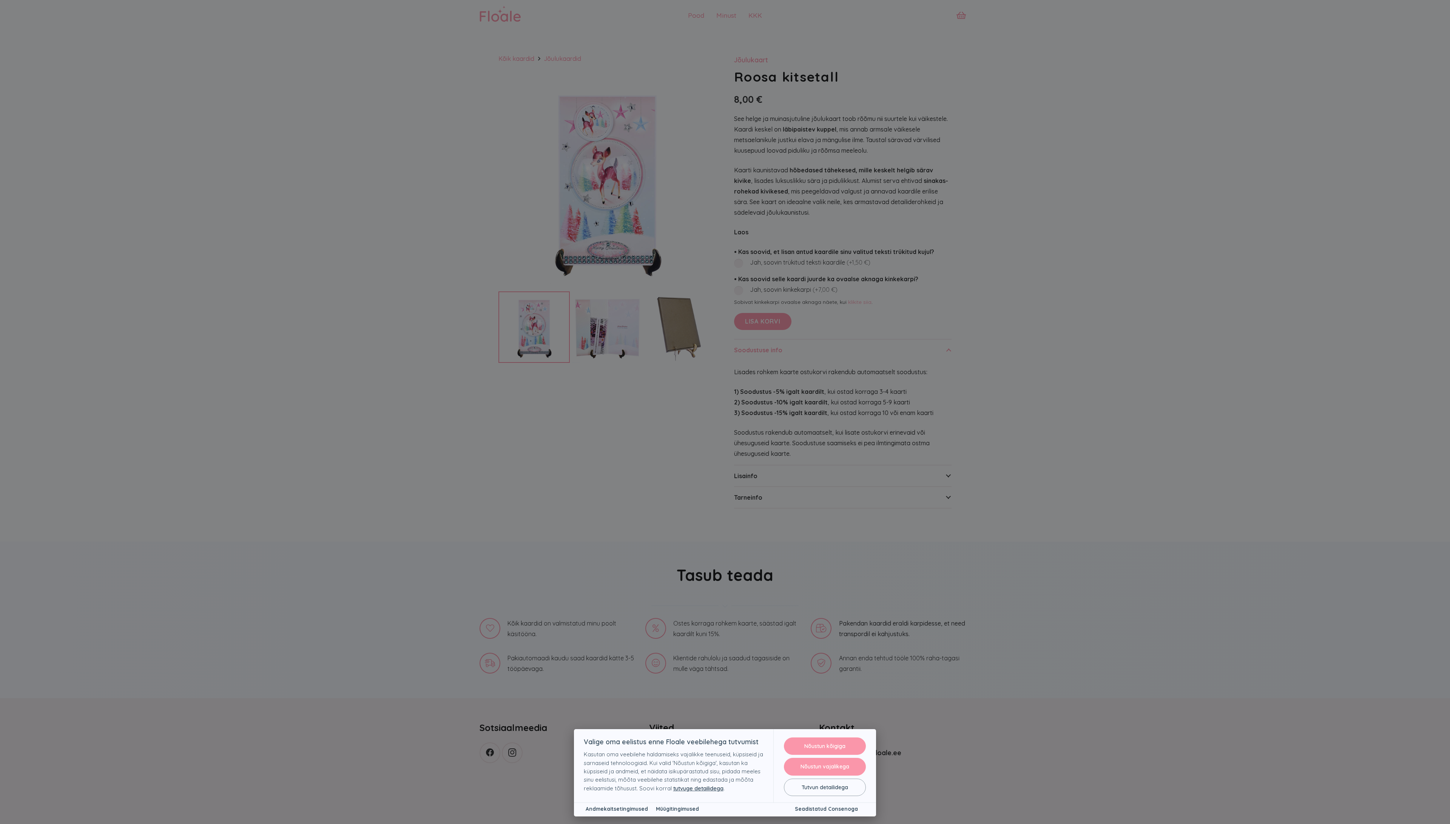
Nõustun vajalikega (825, 766)
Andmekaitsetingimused (617, 808)
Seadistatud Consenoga (826, 809)
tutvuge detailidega (698, 788)
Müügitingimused (677, 808)
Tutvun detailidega (825, 787)
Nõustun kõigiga (824, 746)
